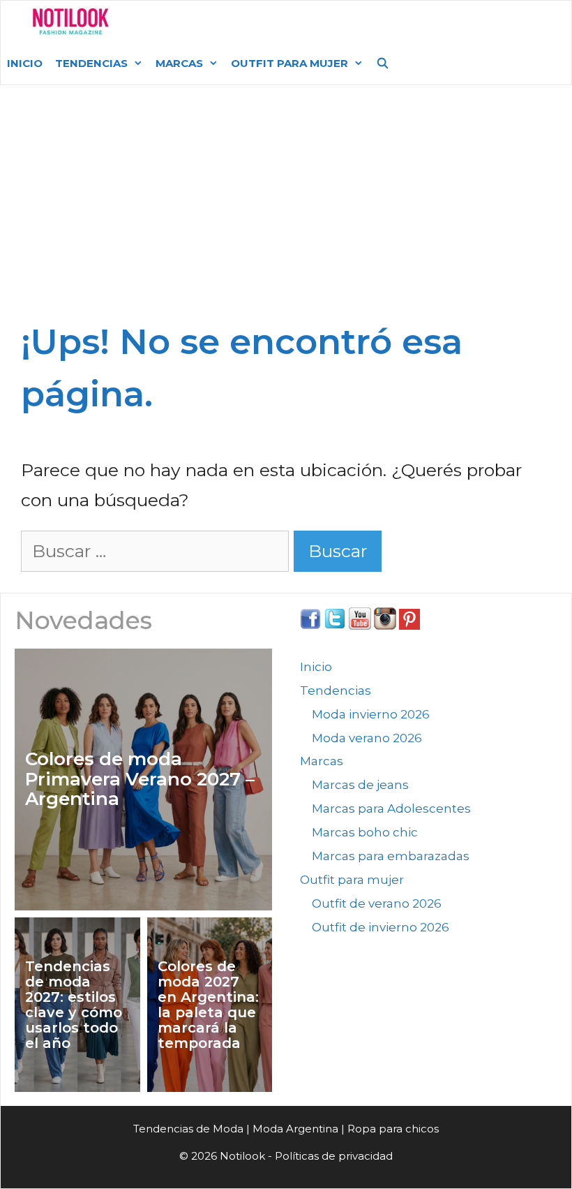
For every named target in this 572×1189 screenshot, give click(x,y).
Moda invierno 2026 (371, 714)
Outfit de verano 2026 (377, 903)
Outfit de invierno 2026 (380, 927)
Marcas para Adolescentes (391, 808)
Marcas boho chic (365, 832)
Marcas (179, 63)
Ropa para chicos (393, 1128)
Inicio (25, 63)
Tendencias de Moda (188, 1128)
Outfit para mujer (289, 63)
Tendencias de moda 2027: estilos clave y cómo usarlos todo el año (73, 1005)
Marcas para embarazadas (390, 856)
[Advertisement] (286, 211)
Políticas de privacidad (334, 1155)
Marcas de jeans (360, 785)
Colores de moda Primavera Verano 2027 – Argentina (140, 779)
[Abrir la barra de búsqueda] (383, 63)
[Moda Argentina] (71, 22)
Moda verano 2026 (367, 738)
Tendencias (91, 63)
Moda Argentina (225, 21)
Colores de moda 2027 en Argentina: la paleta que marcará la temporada (208, 1005)
